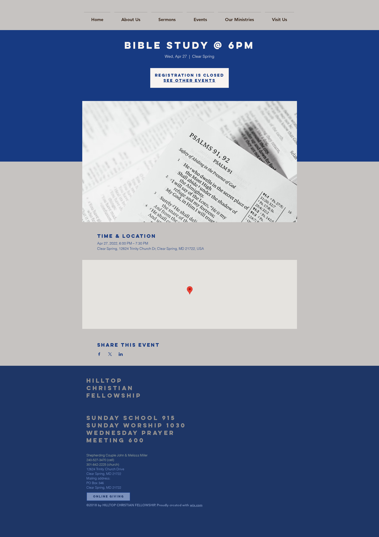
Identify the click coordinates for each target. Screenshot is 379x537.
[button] (108, 496)
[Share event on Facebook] (99, 354)
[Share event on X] (110, 354)
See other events (189, 80)
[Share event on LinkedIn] (121, 354)
